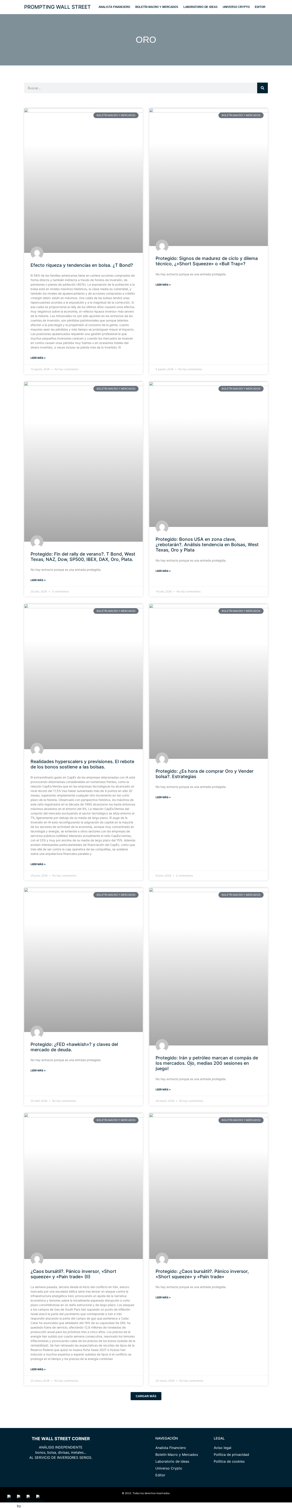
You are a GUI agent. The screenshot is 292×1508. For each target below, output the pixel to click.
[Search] (262, 88)
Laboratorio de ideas (200, 7)
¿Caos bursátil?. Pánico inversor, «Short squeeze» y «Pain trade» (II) (73, 1274)
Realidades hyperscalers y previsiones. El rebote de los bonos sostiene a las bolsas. (82, 764)
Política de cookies (229, 1461)
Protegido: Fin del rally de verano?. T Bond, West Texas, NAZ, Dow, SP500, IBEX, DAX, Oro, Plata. (83, 556)
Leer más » (38, 357)
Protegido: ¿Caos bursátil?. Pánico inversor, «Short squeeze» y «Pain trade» (202, 1274)
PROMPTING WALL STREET (57, 7)
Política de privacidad (231, 1454)
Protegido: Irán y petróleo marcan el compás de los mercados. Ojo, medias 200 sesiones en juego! (207, 1063)
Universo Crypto (236, 7)
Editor (260, 7)
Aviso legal (222, 1448)
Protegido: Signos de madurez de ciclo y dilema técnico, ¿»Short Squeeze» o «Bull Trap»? (207, 261)
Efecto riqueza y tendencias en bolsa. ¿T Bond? (82, 265)
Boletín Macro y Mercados (156, 7)
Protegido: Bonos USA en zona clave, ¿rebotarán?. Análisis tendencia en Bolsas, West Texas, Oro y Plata (207, 545)
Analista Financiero (114, 7)
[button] (146, 1396)
